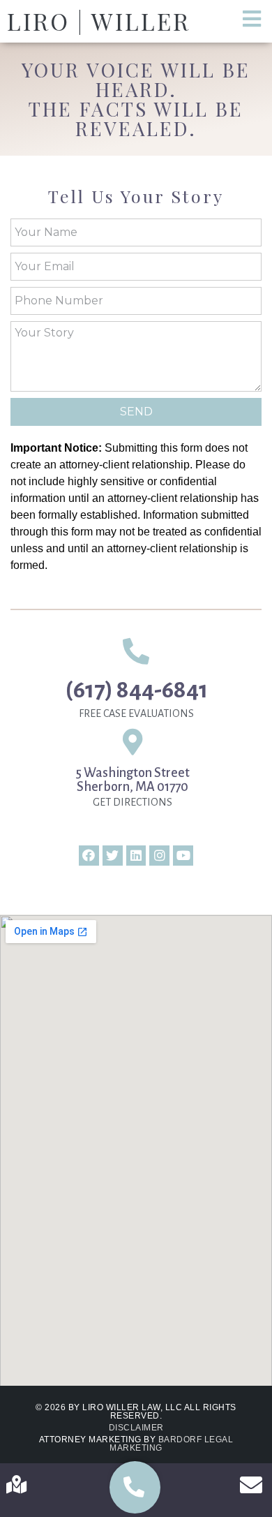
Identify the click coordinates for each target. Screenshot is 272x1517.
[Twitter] (113, 855)
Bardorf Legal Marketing (171, 1444)
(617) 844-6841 (136, 689)
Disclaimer (136, 1428)
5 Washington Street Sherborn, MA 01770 (133, 780)
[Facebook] (89, 855)
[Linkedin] (136, 855)
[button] (134, 1487)
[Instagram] (159, 855)
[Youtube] (183, 855)
